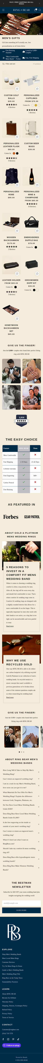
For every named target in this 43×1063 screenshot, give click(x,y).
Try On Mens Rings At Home (12, 966)
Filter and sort (10, 64)
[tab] (19, 752)
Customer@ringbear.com (10, 1029)
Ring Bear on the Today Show (12, 978)
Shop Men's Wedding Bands (11, 954)
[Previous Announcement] (3, 3)
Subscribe (21, 910)
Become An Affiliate (9, 998)
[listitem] (21, 3)
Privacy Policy (7, 1013)
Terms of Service (8, 1017)
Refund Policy (7, 1010)
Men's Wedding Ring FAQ (11, 974)
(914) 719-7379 (7, 1033)
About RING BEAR (9, 994)
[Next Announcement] (39, 3)
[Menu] (3, 10)
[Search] (39, 10)
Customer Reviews (8, 962)
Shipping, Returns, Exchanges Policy (14, 1006)
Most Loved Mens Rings (10, 958)
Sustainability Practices (10, 982)
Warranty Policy (7, 1002)
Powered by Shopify (21, 1057)
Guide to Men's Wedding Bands (12, 970)
